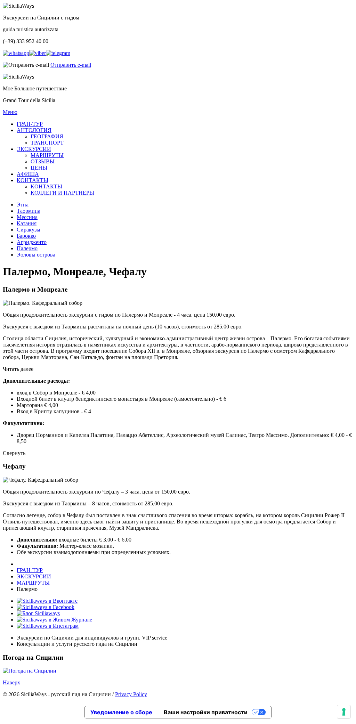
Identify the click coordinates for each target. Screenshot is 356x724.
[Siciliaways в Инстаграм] (48, 626)
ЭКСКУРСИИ (34, 149)
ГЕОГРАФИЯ (47, 136)
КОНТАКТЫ (32, 180)
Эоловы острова (36, 255)
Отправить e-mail (70, 65)
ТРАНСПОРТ (47, 143)
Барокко (26, 236)
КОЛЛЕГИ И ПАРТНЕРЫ (62, 193)
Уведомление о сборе (121, 712)
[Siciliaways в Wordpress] (38, 613)
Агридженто (32, 242)
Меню (10, 112)
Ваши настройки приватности (206, 712)
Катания (27, 223)
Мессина (27, 217)
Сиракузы (28, 230)
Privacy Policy (131, 694)
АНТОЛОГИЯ (34, 130)
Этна (23, 205)
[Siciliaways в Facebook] (45, 607)
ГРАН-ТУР (30, 124)
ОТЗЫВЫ (43, 161)
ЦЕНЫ (39, 168)
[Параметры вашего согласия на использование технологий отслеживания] (343, 711)
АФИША (28, 174)
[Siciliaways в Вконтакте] (47, 601)
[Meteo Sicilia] (29, 671)
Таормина (28, 211)
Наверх (11, 682)
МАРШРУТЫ (47, 155)
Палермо (27, 248)
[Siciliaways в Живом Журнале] (54, 620)
